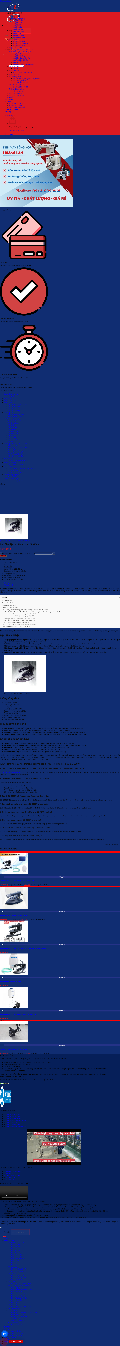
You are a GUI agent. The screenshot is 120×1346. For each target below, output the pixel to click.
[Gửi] (6, 35)
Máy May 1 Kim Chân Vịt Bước (23, 64)
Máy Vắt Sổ (17, 25)
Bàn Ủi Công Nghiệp (16, 66)
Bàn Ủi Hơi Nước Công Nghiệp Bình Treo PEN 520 (18, 1014)
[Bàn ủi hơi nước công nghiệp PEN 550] (14, 1042)
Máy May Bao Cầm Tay (17, 93)
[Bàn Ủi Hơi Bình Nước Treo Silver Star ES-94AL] (14, 873)
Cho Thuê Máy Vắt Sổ (20, 87)
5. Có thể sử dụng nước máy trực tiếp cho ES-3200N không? (20, 620)
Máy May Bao (8, 413)
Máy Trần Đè (12, 439)
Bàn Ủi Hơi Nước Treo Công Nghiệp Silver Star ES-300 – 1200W (23, 948)
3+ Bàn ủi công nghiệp (12, 1175)
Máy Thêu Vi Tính (15, 48)
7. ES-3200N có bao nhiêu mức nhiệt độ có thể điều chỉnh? (20, 624)
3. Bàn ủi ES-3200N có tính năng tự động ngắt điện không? (20, 616)
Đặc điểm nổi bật (7, 600)
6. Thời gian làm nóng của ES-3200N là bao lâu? (17, 622)
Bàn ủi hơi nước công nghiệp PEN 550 (13, 1049)
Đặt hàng (3, 555)
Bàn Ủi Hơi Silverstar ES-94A (10, 981)
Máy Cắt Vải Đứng (19, 41)
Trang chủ (9, 97)
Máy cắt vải (10, 1179)
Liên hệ (8, 112)
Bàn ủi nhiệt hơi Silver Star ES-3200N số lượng (18, 553)
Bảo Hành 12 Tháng (16, 103)
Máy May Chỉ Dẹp (19, 56)
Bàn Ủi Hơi (16, 68)
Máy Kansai (17, 33)
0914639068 (16, 1342)
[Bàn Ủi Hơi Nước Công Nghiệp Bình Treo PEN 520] (14, 1007)
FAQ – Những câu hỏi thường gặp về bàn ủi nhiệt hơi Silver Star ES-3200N (25, 610)
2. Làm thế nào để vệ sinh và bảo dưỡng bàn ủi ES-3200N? (20, 614)
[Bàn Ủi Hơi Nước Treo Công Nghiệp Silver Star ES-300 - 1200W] (14, 941)
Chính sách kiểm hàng (13, 1124)
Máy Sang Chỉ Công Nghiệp (22, 72)
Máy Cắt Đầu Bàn (19, 46)
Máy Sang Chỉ (14, 70)
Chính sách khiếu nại (12, 1116)
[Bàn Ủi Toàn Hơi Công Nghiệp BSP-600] (14, 908)
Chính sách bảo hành (12, 1122)
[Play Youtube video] (54, 1147)
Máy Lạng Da (17, 54)
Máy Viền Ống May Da (20, 62)
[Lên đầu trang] (1, 1227)
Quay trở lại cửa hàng (16, 130)
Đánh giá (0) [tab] (8, 585)
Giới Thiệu (9, 99)
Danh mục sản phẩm (11, 1240)
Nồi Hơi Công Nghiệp (16, 89)
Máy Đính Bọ (17, 27)
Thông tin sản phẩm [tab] (11, 583)
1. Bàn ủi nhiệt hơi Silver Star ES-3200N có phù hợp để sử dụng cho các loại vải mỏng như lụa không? (32, 612)
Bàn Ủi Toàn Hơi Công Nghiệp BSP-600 (14, 915)
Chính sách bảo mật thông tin (15, 1127)
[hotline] (7, 40)
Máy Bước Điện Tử (19, 37)
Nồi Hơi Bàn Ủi (18, 91)
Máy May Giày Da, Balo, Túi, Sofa (20, 52)
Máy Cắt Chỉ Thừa (10, 400)
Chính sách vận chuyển (13, 1118)
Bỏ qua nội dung (6, 1)
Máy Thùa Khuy (18, 31)
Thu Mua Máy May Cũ (17, 85)
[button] (10, 115)
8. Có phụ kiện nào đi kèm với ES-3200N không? (17, 626)
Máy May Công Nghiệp (17, 19)
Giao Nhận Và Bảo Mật (17, 108)
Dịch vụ (8, 101)
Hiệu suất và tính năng (9, 605)
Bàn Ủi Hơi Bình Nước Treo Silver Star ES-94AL (17, 881)
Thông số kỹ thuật (7, 603)
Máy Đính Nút (18, 29)
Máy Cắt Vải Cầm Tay (20, 43)
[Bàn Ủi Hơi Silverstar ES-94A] (14, 974)
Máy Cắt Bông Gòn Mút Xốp (17, 404)
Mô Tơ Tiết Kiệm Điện (20, 83)
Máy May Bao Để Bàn (16, 95)
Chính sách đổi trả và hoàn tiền (16, 1120)
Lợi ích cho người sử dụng (10, 607)
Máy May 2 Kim (18, 23)
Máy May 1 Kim (18, 21)
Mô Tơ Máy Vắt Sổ (19, 81)
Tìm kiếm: (8, 31)
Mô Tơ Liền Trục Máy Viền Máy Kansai (26, 79)
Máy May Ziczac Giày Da (21, 58)
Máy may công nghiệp (13, 1171)
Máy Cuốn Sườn (18, 35)
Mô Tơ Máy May (15, 77)
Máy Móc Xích (12, 435)
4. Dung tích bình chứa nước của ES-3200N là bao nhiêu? (19, 618)
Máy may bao (10, 1177)
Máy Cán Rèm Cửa (15, 74)
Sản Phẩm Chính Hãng (17, 105)
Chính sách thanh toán (13, 1114)
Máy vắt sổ (10, 1173)
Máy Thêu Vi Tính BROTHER (23, 50)
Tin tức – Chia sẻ (11, 110)
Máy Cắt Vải (13, 39)
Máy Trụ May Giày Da (20, 60)
